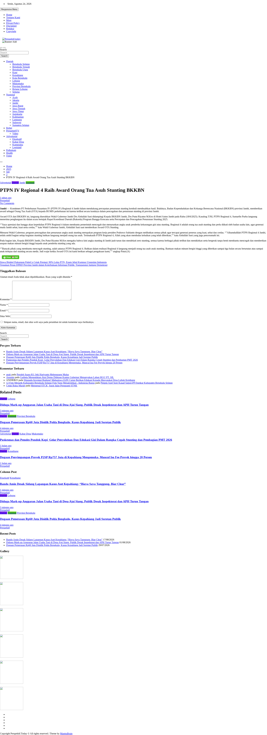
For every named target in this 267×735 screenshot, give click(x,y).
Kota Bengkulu (19, 78)
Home (9, 14)
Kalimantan (18, 117)
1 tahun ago (5, 197)
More (8, 20)
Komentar (6, 299)
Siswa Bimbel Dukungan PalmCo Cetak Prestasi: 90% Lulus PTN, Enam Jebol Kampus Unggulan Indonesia (53, 262)
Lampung (17, 119)
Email (4, 310)
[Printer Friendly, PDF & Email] (10, 257)
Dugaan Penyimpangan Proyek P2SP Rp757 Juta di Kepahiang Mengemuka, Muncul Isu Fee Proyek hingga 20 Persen (64, 362)
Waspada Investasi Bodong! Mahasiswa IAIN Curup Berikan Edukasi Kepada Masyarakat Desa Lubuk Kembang (79, 380)
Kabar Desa (18, 142)
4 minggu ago (6, 428)
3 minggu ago (6, 410)
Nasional (10, 94)
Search (3, 49)
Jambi (15, 103)
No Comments (7, 203)
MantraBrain (66, 733)
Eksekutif (17, 139)
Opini (9, 155)
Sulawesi (16, 122)
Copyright (11, 31)
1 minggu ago (6, 490)
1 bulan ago (5, 445)
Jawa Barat (17, 105)
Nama (4, 304)
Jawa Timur (18, 111)
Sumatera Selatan (20, 125)
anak (8, 374)
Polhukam (11, 150)
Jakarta (15, 100)
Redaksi (10, 28)
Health (9, 153)
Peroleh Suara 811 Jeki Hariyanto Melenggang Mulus (43, 374)
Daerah (9, 61)
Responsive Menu (9, 9)
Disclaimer (11, 26)
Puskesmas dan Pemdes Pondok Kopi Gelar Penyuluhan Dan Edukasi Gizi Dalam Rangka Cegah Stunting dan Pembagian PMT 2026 (72, 360)
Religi (9, 128)
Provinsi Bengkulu (21, 86)
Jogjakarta (17, 114)
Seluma (16, 92)
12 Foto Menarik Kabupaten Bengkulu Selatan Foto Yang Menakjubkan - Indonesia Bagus (50, 383)
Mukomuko (18, 83)
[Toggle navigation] (1, 47)
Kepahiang (17, 75)
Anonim (10, 377)
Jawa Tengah (18, 108)
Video (15, 133)
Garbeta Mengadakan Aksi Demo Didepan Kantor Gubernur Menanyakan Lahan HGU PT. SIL (67, 377)
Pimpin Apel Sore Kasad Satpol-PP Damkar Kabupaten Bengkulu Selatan (137, 383)
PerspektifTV (12, 130)
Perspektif (5, 200)
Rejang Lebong (20, 89)
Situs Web (5, 316)
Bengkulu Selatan (21, 64)
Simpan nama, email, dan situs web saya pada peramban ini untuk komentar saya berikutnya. (49, 322)
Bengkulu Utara (20, 69)
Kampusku (17, 144)
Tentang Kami (13, 17)
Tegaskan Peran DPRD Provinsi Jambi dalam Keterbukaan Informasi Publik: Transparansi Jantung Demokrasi (53, 265)
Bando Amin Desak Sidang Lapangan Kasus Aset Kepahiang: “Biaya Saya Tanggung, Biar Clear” (54, 351)
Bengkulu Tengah (21, 67)
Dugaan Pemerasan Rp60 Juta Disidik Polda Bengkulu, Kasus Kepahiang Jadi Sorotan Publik (52, 357)
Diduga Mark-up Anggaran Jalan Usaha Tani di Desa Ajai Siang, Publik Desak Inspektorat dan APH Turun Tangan (62, 354)
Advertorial (11, 136)
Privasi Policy (13, 23)
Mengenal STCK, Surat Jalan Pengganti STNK (54, 385)
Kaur (14, 72)
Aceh (15, 97)
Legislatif (16, 147)
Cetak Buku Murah (15, 385)
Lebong (16, 80)
